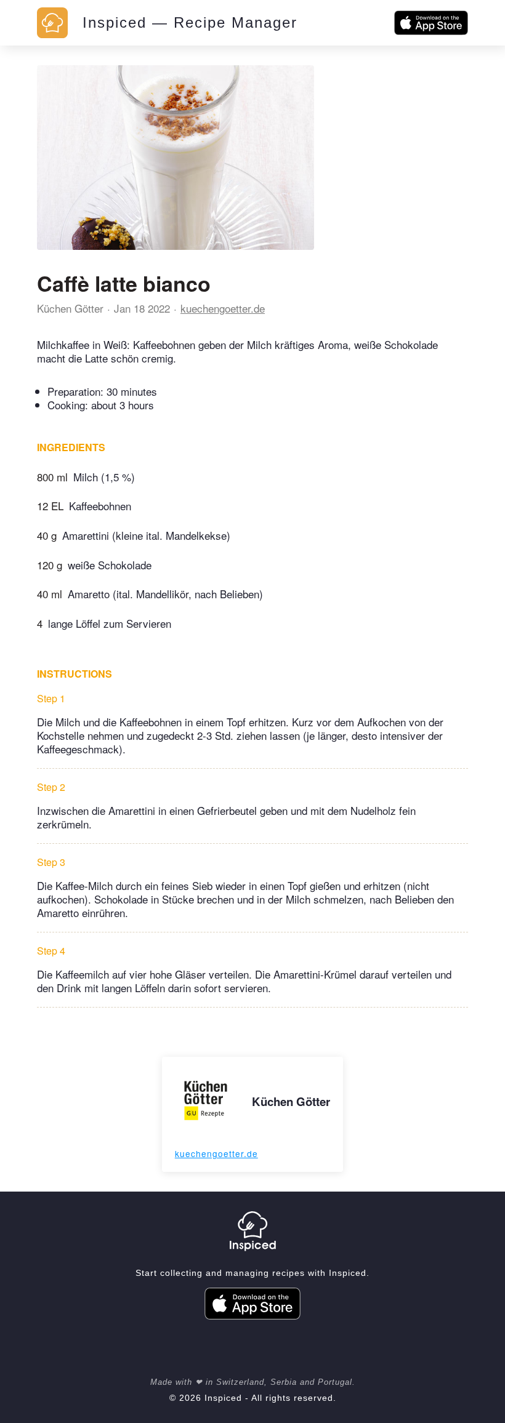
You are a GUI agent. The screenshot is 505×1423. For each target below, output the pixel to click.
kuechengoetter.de (222, 308)
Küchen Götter (70, 308)
